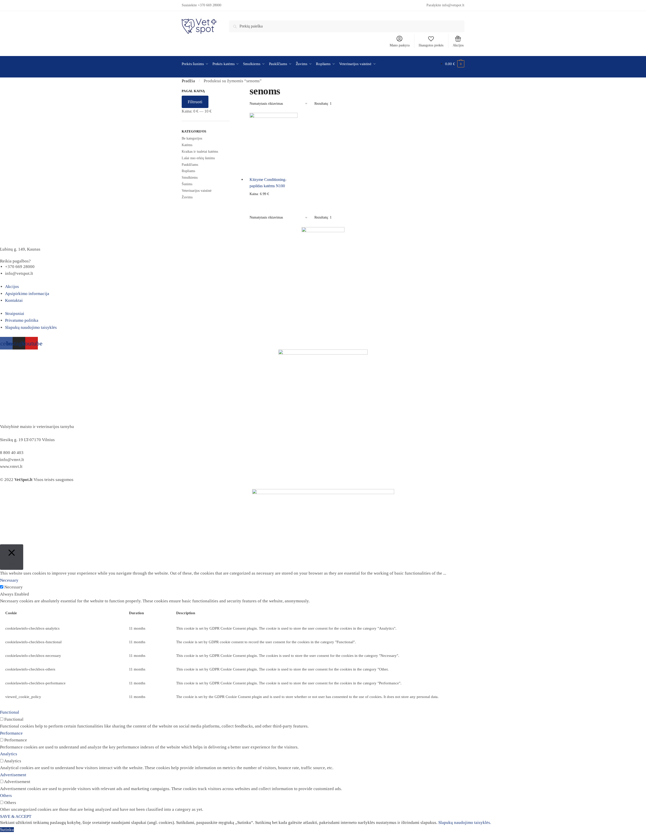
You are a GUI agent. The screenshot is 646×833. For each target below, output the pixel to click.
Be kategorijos (192, 138)
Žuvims (187, 197)
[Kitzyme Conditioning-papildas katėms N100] (274, 143)
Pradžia (188, 80)
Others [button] (6, 795)
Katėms (187, 145)
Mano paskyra (400, 45)
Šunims (187, 184)
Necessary (13, 587)
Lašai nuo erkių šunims (198, 158)
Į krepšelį (273, 202)
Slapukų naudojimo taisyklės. (464, 822)
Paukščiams (190, 165)
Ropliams (188, 171)
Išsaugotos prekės (431, 45)
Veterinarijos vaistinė (196, 191)
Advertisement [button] (13, 774)
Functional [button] (9, 712)
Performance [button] (11, 733)
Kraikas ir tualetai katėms (200, 151)
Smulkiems (190, 177)
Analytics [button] (8, 753)
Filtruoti (195, 101)
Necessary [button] (9, 580)
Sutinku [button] (7, 829)
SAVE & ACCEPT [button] (15, 816)
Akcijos (458, 45)
